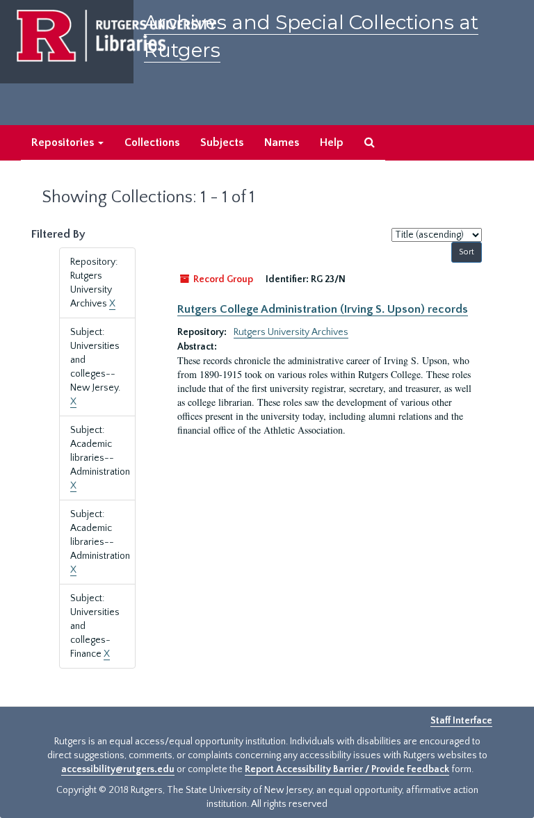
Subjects (221, 142)
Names (281, 142)
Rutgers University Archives (291, 332)
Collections (151, 142)
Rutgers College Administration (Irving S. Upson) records (322, 309)
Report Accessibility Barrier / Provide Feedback (347, 769)
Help (331, 142)
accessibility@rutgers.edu (118, 769)
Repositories (64, 142)
